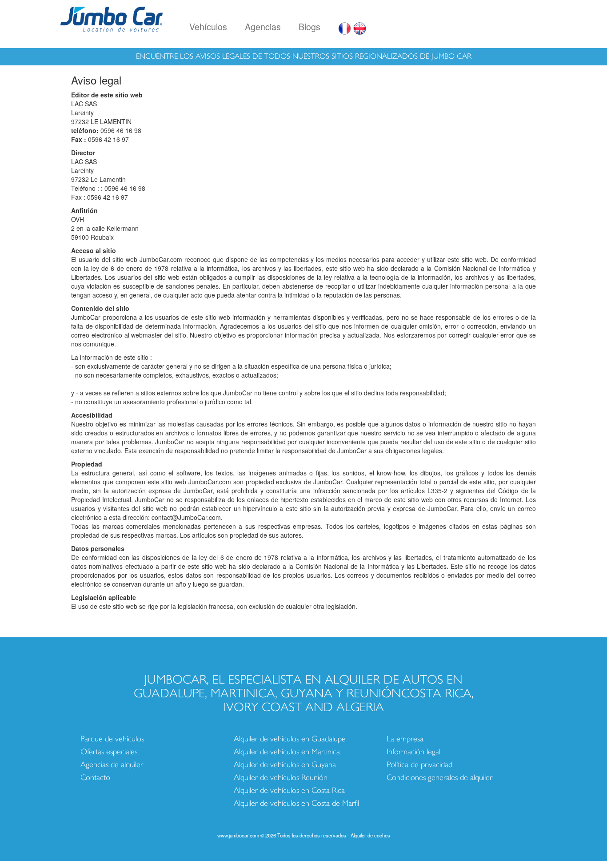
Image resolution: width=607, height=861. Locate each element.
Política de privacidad (419, 764)
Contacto (95, 777)
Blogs (309, 26)
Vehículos (208, 26)
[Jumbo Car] (111, 18)
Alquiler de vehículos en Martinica (287, 751)
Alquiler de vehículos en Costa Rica (289, 790)
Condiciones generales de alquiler (439, 777)
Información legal (413, 751)
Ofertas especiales (108, 751)
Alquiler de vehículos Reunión (280, 777)
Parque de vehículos (112, 739)
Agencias (263, 26)
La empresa (405, 739)
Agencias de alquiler (111, 764)
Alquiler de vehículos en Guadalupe (290, 739)
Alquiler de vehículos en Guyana (285, 764)
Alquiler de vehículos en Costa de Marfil (296, 803)
